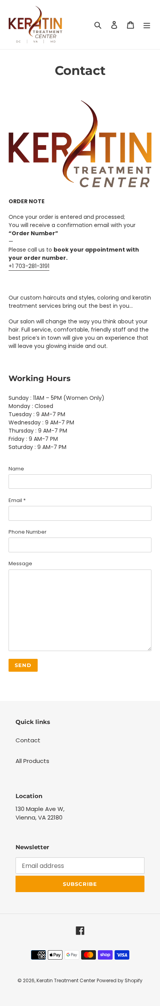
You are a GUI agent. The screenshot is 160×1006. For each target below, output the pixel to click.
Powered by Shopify (120, 980)
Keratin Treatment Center (66, 980)
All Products (32, 761)
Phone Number (28, 532)
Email (17, 500)
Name (16, 468)
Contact (28, 740)
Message (20, 563)
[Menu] (147, 24)
